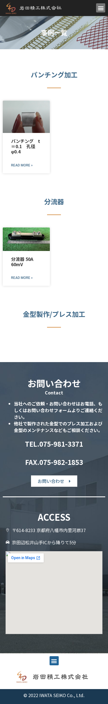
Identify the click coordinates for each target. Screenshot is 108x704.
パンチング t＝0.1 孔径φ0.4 (25, 146)
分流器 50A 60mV (22, 262)
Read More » (22, 165)
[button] (100, 7)
